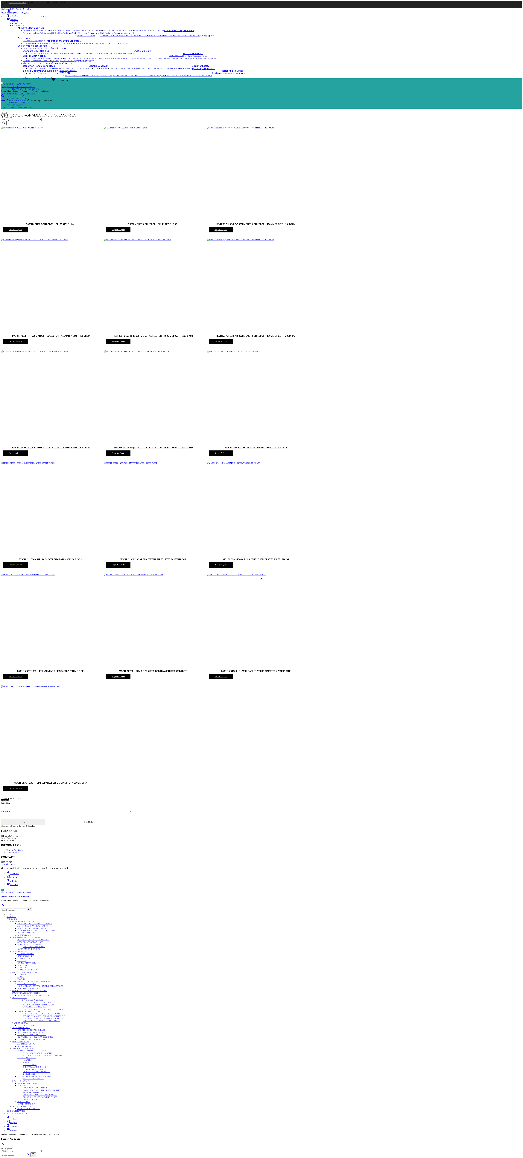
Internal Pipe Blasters (48, 78)
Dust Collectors (176, 56)
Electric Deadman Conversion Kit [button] (34, 1076)
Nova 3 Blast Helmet (129, 75)
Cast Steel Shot (122, 35)
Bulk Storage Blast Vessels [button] (32, 46)
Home (15, 21)
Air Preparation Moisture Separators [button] (62, 41)
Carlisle (26, 41)
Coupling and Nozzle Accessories (37, 60)
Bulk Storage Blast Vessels (21, 93)
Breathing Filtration (27, 1083)
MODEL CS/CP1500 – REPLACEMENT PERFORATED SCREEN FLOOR (256, 559)
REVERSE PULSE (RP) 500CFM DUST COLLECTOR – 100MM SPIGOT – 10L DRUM (256, 224)
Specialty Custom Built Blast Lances (153, 58)
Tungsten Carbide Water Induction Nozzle (46, 58)
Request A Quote (15, 230)
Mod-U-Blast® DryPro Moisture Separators (56, 43)
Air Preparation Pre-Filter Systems (110, 43)
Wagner (38, 41)
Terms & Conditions (15, 850)
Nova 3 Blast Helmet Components (152, 75)
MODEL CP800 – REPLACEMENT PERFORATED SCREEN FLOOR (256, 447)
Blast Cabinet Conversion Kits (91, 30)
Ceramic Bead (135, 35)
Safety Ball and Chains (130, 68)
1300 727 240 (17, 2)
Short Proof (115, 68)
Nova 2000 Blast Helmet (75, 75)
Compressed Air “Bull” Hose (204, 58)
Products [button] (18, 25)
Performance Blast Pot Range (36, 33)
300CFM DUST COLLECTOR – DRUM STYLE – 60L (50, 224)
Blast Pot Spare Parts (109, 33)
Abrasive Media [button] (126, 33)
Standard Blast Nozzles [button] (36, 51)
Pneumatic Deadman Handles (41, 68)
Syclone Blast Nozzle (90, 53)
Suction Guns (158, 30)
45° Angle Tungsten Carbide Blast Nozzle (83, 58)
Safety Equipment (31, 78)
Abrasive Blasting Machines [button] (179, 30)
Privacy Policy (13, 852)
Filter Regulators (30, 43)
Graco (32, 41)
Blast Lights (23, 1102)
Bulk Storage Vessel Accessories (37, 48)
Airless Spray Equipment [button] (24, 972)
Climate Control (205, 75)
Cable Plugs (186, 68)
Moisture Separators (84, 43)
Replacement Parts (144, 30)
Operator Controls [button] (62, 63)
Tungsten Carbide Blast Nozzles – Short (117, 53)
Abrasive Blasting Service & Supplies (15, 13)
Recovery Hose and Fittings (64, 60)
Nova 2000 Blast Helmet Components (103, 75)
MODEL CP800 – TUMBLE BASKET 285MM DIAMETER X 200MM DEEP (153, 671)
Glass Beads (170, 35)
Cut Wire (145, 35)
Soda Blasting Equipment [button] (86, 33)
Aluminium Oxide (107, 35)
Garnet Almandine (157, 35)
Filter (23, 822)
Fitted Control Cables (149, 68)
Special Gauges (45, 63)
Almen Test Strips (30, 63)
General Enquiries (232, 71)
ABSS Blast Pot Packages (60, 33)
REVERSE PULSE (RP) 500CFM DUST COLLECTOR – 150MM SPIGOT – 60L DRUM (153, 447)
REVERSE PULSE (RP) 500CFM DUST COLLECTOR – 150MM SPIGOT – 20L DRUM (256, 335)
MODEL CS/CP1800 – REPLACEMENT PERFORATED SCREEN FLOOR (50, 671)
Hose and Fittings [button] (193, 53)
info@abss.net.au (8, 864)
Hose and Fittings (16, 96)
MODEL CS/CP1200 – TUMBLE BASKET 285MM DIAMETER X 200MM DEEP (50, 782)
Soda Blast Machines (86, 35)
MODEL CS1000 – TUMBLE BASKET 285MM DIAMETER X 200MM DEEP (256, 671)
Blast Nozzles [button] (58, 48)
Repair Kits (105, 68)
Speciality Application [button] (203, 68)
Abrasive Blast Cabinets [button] (31, 28)
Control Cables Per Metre (170, 68)
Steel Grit (180, 35)
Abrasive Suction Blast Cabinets (65, 30)
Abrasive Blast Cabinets (17, 100)
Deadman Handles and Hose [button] (39, 66)
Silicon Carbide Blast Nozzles (68, 53)
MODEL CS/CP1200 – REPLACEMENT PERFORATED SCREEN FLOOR (153, 559)
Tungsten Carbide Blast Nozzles (42, 53)
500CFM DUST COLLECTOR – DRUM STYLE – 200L (153, 224)
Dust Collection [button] (142, 51)
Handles (97, 68)
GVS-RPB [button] (21, 1085)
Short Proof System (33, 1078)
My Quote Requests (233, 73)
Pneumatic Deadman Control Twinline (72, 68)
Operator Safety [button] (200, 66)
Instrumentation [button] (85, 60)
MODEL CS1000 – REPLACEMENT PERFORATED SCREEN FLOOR (50, 559)
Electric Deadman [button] (98, 66)
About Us (17, 23)
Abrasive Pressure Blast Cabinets (37, 30)
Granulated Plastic (192, 35)
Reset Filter (88, 822)
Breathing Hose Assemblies (195, 56)
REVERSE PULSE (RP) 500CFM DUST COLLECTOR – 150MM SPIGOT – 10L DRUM (50, 335)
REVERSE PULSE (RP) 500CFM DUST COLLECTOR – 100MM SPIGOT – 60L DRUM (50, 447)
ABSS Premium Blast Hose (180, 58)
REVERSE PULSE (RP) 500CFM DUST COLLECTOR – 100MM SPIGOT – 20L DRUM (153, 335)
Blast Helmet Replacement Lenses (182, 75)
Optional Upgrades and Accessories (120, 30)
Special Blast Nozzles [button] (35, 56)
